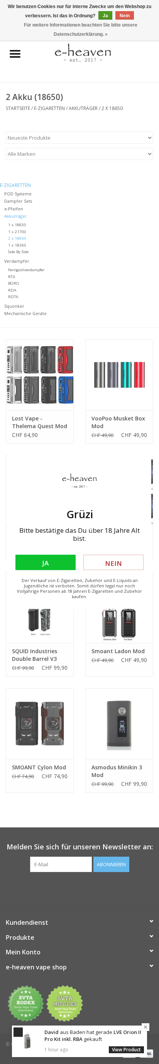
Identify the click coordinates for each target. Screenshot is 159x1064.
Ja (45, 563)
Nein (113, 563)
